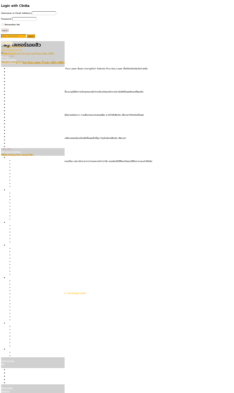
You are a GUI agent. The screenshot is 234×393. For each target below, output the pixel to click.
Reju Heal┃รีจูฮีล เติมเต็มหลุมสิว (27, 215)
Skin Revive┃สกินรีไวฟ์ (17, 136)
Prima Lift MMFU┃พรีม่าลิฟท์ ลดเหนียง (31, 342)
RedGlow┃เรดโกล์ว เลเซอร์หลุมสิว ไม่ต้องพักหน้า (35, 206)
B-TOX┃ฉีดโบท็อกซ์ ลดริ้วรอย (26, 280)
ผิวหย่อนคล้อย (13, 157)
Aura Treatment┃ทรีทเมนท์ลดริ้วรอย (30, 316)
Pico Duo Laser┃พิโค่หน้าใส (25, 254)
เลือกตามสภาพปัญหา (11, 152)
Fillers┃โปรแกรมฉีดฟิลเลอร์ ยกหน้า (29, 183)
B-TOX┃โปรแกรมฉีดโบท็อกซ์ (20, 84)
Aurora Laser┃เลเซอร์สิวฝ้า (25, 232)
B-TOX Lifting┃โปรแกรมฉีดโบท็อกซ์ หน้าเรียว (34, 186)
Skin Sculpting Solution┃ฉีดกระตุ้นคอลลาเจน (28, 140)
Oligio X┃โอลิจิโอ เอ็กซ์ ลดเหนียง (28, 339)
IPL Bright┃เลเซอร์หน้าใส (24, 267)
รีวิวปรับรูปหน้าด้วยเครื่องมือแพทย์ (22, 376)
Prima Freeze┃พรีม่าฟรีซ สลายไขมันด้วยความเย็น (36, 326)
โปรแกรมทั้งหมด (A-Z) (12, 63)
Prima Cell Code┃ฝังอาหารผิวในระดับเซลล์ (32, 209)
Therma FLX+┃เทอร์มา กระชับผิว (22, 143)
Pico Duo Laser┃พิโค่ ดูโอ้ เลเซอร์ (22, 114)
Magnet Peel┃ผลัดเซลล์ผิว (19, 107)
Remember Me (12, 24)
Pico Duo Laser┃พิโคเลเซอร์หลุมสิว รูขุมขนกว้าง (35, 199)
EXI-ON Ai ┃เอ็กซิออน (17, 88)
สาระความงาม (7, 361)
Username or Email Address (16, 13)
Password (6, 19)
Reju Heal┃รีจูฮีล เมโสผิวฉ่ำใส (26, 264)
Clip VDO (11, 382)
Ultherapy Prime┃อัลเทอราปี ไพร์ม (23, 146)
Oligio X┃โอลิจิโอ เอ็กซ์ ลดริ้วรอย (28, 290)
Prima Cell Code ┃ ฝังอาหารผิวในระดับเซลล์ (27, 117)
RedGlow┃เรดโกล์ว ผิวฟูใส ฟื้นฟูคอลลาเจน (32, 248)
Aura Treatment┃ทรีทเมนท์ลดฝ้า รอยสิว (31, 241)
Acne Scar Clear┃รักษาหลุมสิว (21, 71)
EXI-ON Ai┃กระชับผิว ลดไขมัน (26, 345)
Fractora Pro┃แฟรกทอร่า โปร (26, 293)
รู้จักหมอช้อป (7, 388)
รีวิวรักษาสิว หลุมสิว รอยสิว (19, 369)
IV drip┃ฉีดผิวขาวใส (22, 274)
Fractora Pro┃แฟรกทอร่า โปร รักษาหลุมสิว (27, 94)
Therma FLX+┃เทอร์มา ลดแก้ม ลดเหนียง (32, 329)
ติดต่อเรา (5, 391)
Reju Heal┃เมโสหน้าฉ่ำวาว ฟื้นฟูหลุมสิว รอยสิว (28, 133)
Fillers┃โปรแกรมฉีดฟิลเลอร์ (19, 91)
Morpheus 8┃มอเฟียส (23, 287)
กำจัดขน (10, 349)
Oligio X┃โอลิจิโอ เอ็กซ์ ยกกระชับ (28, 170)
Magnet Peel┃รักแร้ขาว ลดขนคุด (28, 355)
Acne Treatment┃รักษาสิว (19, 75)
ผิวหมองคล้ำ (12, 245)
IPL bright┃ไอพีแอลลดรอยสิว (26, 238)
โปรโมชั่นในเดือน (8, 59)
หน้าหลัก (5, 56)
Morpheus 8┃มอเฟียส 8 (18, 110)
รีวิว (3, 364)
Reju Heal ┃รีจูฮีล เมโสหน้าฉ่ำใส (27, 319)
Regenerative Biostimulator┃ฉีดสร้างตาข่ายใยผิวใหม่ (32, 127)
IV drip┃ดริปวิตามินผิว (17, 104)
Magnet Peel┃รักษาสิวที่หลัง (26, 212)
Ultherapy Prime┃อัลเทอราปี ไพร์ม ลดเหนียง (33, 336)
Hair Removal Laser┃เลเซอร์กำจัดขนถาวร (26, 97)
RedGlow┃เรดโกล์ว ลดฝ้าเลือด (27, 228)
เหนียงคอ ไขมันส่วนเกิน (17, 323)
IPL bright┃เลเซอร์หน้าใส (18, 101)
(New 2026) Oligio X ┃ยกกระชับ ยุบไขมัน (27, 68)
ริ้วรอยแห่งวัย (12, 277)
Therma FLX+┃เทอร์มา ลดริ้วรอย (28, 284)
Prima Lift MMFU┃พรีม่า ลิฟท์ (20, 123)
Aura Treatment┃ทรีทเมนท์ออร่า (22, 78)
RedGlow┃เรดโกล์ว (21, 297)
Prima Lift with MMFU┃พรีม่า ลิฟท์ (29, 167)
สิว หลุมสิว (11, 189)
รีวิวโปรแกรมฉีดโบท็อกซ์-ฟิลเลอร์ (21, 379)
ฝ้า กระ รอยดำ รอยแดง (17, 222)
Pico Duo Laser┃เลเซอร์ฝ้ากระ (26, 225)
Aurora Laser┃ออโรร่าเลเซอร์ (20, 81)
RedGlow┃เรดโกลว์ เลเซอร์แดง (21, 130)
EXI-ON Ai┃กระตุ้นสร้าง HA (25, 313)
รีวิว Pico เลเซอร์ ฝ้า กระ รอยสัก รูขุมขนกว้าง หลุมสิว (31, 373)
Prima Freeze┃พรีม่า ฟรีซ (19, 120)
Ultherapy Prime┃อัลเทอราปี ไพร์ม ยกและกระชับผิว (36, 160)
